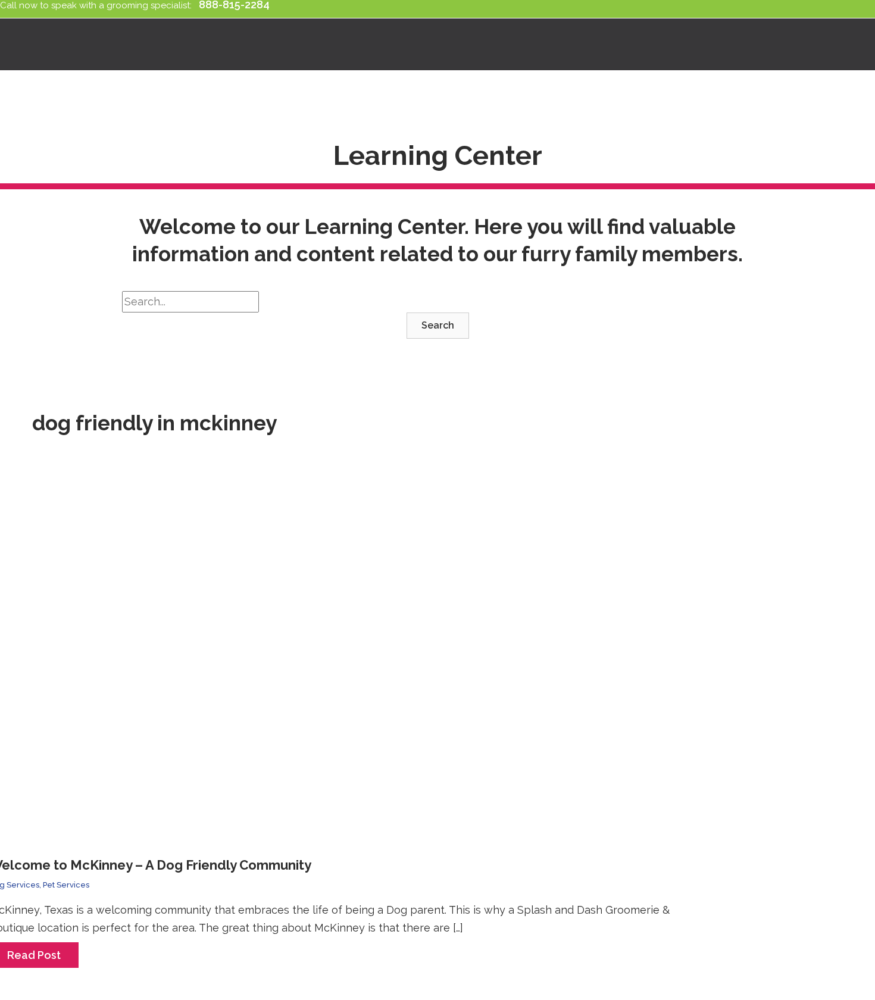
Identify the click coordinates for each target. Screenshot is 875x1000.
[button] (438, 325)
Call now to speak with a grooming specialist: (98, 5)
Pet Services (66, 884)
